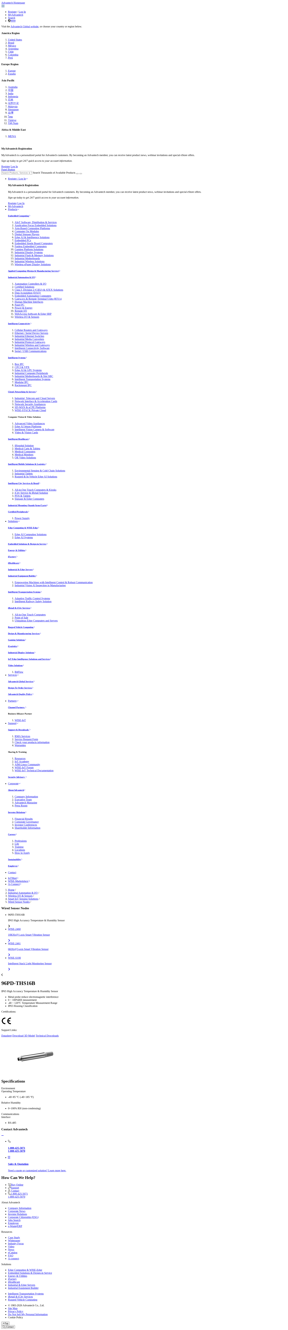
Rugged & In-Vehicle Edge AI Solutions (36, 476)
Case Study (14, 1237)
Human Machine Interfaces (29, 301)
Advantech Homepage (13, 2)
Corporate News (16, 1211)
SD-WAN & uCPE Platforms (30, 407)
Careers (12, 834)
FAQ (10, 1255)
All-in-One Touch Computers (30, 614)
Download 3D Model (23, 1035)
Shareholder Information (27, 827)
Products (12, 209)
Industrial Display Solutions (21, 652)
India (10, 93)
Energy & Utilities (16, 550)
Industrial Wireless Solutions (29, 261)
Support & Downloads (18, 729)
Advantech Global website (24, 26)
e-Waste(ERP (15, 1226)
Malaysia (13, 106)
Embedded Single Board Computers (34, 243)
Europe (12, 70)
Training (19, 846)
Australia (13, 87)
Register (12, 11)
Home (11, 889)
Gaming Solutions (16, 640)
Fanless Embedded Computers (31, 246)
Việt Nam (13, 123)
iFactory (12, 556)
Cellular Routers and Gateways (31, 330)
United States (15, 39)
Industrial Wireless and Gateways (32, 345)
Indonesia (13, 96)
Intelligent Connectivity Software (32, 348)
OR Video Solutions (25, 457)
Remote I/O (21, 310)
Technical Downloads (47, 1035)
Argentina (13, 48)
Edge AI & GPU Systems (28, 370)
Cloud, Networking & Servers (22, 391)
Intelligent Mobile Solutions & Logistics (26, 464)
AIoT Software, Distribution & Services (36, 222)
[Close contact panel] (2, 1135)
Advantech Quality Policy (20, 694)
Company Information (26, 796)
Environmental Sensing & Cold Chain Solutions (40, 470)
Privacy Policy (15, 1311)
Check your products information (32, 742)
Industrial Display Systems (29, 252)
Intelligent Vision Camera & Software (34, 429)
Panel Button (8, 169)
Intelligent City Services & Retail (23, 483)
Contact (12, 872)
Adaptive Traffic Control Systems (32, 598)
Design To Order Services (20, 688)
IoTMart (12, 878)
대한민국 (13, 103)
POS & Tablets (22, 495)
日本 (10, 99)
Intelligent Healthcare (18, 439)
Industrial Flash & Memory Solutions (34, 255)
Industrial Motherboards (27, 258)
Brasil (11, 42)
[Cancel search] (80, 173)
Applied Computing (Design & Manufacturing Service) (33, 271)
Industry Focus (16, 1243)
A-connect (13, 1258)
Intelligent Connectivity (19, 323)
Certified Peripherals (18, 511)
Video (11, 1246)
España (12, 73)
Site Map (13, 1308)
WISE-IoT (20, 720)
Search (11, 17)
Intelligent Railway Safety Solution (33, 601)
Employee (13, 866)
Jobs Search (14, 1220)
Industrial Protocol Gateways (30, 342)
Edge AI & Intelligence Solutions (32, 237)
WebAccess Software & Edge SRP (33, 313)
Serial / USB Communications (30, 351)
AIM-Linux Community (27, 764)
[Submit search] (77, 173)
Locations (20, 849)
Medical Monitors (24, 454)
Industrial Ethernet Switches (29, 336)
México (12, 45)
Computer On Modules (27, 231)
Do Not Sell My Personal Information (28, 1314)
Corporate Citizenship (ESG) (23, 1217)
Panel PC (19, 304)
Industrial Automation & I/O (21, 277)
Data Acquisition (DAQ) (28, 292)
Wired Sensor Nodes (19, 901)
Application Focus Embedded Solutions (35, 225)
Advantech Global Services (20, 681)
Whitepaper (14, 1240)
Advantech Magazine (26, 802)
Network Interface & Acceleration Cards (36, 401)
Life (17, 843)
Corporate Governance (27, 821)
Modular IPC (21, 382)
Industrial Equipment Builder (22, 576)
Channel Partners (16, 707)
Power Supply (22, 518)
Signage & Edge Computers (29, 498)
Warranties (20, 745)
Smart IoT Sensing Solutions (23, 898)
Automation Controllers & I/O (30, 283)
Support (12, 723)
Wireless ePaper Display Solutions (33, 264)
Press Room (21, 805)
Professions (21, 840)
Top (6, 1323)
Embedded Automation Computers (33, 295)
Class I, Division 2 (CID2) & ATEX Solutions (39, 289)
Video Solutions (15, 665)
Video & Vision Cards (26, 432)
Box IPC (19, 364)
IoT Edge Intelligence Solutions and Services (29, 659)
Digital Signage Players (27, 234)
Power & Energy (23, 307)
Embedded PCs (23, 240)
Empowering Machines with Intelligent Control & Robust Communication (54, 582)
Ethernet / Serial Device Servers (31, 333)
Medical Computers (25, 451)
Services (12, 675)
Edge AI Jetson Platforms (28, 426)
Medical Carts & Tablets (27, 448)
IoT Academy (22, 761)
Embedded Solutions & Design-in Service (27, 544)
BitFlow (19, 672)
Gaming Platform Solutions (29, 249)
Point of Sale (21, 617)
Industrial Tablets (24, 473)
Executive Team (23, 799)
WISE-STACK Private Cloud (30, 410)
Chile (11, 51)
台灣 (10, 112)
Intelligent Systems (17, 357)
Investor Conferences (26, 824)
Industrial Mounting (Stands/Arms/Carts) (27, 505)
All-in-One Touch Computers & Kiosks (35, 489)
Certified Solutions (24, 286)
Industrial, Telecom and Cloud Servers (35, 398)
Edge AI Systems (24, 537)
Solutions (13, 521)
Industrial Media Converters (29, 339)
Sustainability (14, 859)
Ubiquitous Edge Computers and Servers (36, 620)
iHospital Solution (24, 445)
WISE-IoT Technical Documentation (34, 770)
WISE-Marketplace (18, 881)
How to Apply (22, 852)
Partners (12, 700)
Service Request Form (26, 739)
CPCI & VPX (22, 367)
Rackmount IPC (23, 385)
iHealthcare (13, 563)
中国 (10, 90)
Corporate (13, 783)
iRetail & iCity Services (19, 608)
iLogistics (12, 646)
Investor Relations (16, 812)
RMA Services (22, 736)
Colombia (13, 54)
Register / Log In (17, 178)
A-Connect (14, 884)
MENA (12, 136)
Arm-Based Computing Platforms (32, 228)
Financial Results (24, 818)
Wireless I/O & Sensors (27, 316)
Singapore (13, 109)
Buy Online (17, 1184)
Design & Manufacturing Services (24, 633)
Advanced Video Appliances (30, 423)
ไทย (10, 116)
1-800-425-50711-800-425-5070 (18, 1195)
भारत (13, 20)
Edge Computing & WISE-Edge (23, 527)
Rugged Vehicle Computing (21, 627)
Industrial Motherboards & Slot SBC (34, 376)
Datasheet (6, 1035)
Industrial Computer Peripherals (31, 373)
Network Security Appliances (30, 404)
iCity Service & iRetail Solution (31, 492)
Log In (22, 11)
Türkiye (12, 120)
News (11, 1249)
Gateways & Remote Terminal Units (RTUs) (38, 298)
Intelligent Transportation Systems (32, 379)
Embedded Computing (18, 216)
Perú (10, 57)
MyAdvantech (15, 14)
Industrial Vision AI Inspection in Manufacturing (40, 585)
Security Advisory (16, 777)
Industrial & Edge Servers (20, 569)
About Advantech (16, 790)
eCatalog (12, 1252)
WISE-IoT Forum (24, 767)
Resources (20, 758)
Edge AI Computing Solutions (30, 534)
